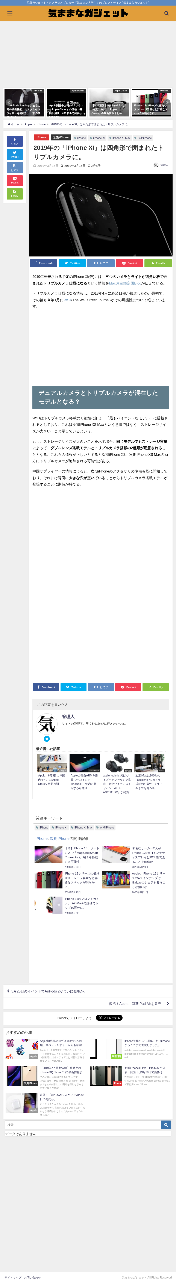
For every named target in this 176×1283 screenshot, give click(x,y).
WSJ (67, 300)
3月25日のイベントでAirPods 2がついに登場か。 (49, 991)
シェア (14, 143)
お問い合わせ (32, 1277)
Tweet (15, 157)
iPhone (41, 137)
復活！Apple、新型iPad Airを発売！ (137, 1003)
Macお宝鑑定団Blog (125, 283)
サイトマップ (13, 1277)
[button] (9, 102)
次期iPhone (60, 137)
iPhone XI (99, 138)
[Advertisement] (88, 55)
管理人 (164, 165)
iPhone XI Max (121, 138)
